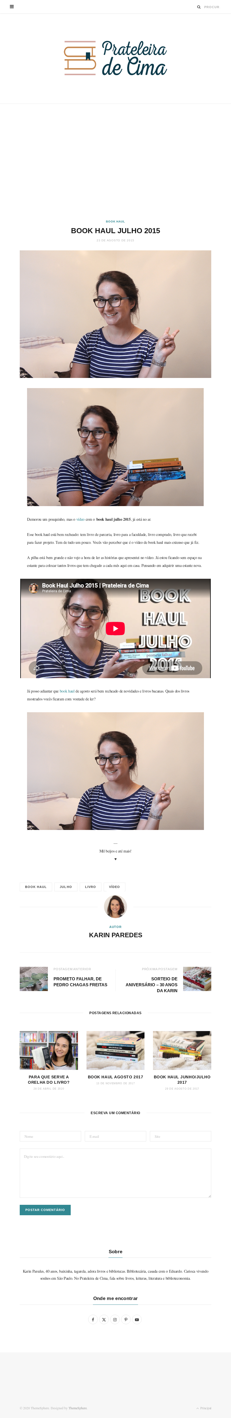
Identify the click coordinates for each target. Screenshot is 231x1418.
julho (66, 887)
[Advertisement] (115, 161)
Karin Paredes (115, 935)
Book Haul (115, 221)
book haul (68, 691)
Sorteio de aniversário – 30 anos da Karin (151, 984)
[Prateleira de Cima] (115, 58)
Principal (205, 1408)
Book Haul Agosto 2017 (115, 1077)
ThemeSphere (77, 1408)
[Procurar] (199, 7)
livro (90, 887)
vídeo (80, 519)
